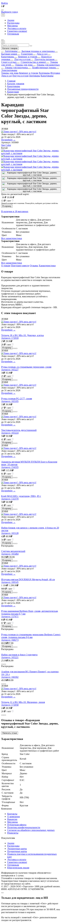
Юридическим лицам (18, 867)
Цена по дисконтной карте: (15, 194)
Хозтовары (44, 73)
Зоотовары (34, 75)
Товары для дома (24, 65)
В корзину (6, 206)
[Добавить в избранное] (16, 348)
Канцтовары (7, 56)
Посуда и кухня (22, 59)
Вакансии (12, 819)
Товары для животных (48, 65)
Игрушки (55, 73)
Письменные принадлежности (23, 89)
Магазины (12, 25)
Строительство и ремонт (33, 62)
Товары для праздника (16, 67)
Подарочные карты (17, 851)
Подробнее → (8, 139)
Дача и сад (41, 54)
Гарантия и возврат (17, 31)
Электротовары (9, 70)
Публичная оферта (16, 824)
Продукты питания (44, 59)
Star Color (6, 145)
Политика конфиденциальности (23, 827)
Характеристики (47, 265)
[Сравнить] (14, 348)
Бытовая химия (9, 54)
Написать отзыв (9, 733)
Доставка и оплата (16, 28)
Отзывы (34, 265)
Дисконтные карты (17, 848)
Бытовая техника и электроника (38, 51)
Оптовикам (13, 34)
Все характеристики (11, 238)
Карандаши (13, 91)
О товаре (5, 265)
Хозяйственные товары (43, 67)
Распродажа (13, 23)
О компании (13, 816)
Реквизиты (12, 833)
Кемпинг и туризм (27, 56)
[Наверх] (2, 892)
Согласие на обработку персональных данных (31, 830)
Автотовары (10, 51)
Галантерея (26, 54)
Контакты (12, 814)
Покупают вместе (20, 265)
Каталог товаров (9, 48)
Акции (10, 20)
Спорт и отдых (9, 62)
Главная (11, 81)
